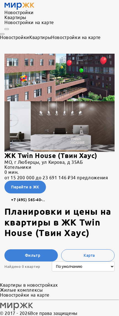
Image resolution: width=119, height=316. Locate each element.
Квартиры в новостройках (29, 285)
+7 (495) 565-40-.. (28, 200)
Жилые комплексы (21, 289)
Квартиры (15, 17)
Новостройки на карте (29, 22)
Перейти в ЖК (25, 187)
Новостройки (19, 12)
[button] (59, 77)
